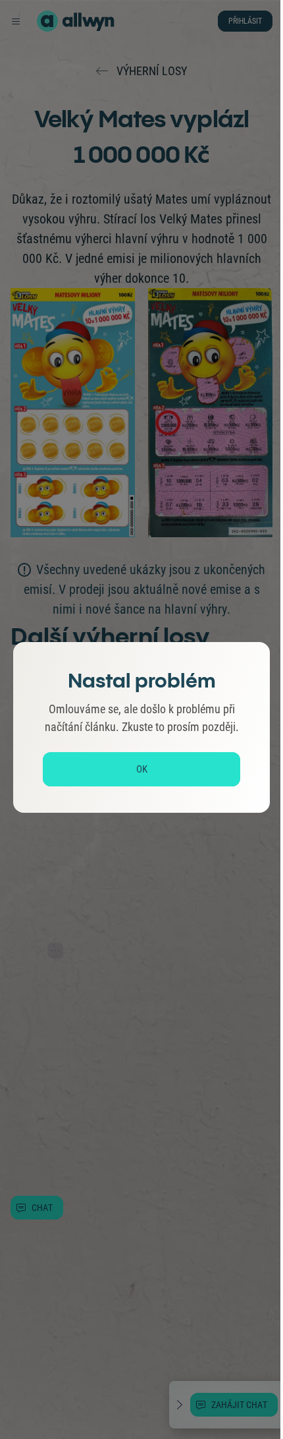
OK (141, 769)
